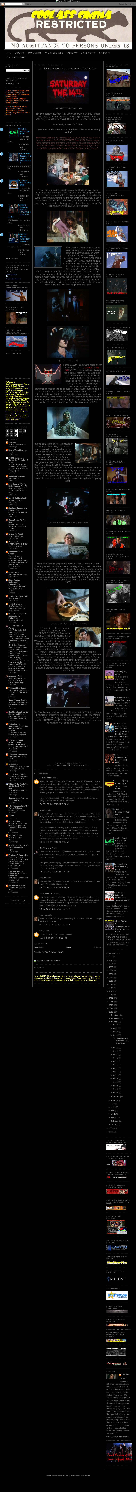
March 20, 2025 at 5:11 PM (53, 938)
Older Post (98, 947)
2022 (111, 971)
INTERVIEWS (72, 53)
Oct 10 (116, 1075)
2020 (111, 978)
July (113, 1104)
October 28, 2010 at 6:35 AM (55, 842)
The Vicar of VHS (46, 848)
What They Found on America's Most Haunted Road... (17, 490)
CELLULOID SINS (88, 53)
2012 (111, 1005)
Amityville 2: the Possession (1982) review (121, 812)
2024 (111, 964)
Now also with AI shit (15, 620)
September (115, 1097)
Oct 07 (116, 1082)
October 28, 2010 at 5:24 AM (55, 804)
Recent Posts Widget (12, 258)
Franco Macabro (46, 778)
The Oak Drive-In (15, 604)
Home (9, 53)
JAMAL (11, 816)
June (113, 1107)
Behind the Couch (15, 534)
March (114, 1118)
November (115, 1018)
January (114, 1124)
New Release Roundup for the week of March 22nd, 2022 (18, 704)
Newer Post (38, 947)
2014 (111, 998)
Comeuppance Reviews (18, 798)
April (113, 1114)
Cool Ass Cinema (11, 274)
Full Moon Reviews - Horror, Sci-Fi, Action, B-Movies (18, 460)
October (114, 1022)
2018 (111, 984)
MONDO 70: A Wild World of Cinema (16, 741)
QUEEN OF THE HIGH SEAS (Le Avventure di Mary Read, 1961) (18, 747)
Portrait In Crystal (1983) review (24, 131)
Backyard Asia (14, 542)
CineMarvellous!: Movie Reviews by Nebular (18, 713)
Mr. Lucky (11, 452)
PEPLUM (12, 442)
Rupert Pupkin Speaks (17, 700)
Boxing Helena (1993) (16, 536)
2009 (111, 1129)
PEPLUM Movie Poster (16, 445)
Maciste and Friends (16, 886)
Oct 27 (116, 1035)
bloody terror (13, 572)
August (114, 1100)
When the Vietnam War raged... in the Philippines (17, 616)
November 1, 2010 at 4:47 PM (55, 925)
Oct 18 (116, 1065)
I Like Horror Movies (47, 894)
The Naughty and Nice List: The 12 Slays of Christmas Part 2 (24, 158)
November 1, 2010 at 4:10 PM (55, 909)
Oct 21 (116, 1055)
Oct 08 (116, 1079)
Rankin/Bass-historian (17, 450)
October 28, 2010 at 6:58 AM (55, 888)
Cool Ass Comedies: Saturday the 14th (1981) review (120, 1040)
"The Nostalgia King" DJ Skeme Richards (18, 807)
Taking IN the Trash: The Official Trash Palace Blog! (18, 786)
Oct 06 (116, 1086)
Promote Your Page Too (13, 279)
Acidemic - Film (15, 676)
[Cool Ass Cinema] (7, 277)
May (113, 1111)
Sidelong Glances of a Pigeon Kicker (17, 509)
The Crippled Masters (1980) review (24, 182)
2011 (111, 1009)
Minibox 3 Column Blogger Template (57, 1475)
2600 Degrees (85, 1475)
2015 (111, 995)
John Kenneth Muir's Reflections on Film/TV (17, 485)
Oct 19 (116, 1061)
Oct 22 (116, 1051)
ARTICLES (19, 53)
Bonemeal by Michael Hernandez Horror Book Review (17, 526)
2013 (111, 1002)
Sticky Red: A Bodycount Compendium (14, 582)
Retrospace (13, 764)
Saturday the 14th (81, 765)
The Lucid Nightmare (17, 688)
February (115, 1121)
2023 (111, 967)
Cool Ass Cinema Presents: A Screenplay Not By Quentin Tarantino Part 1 (121, 926)
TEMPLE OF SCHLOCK (17, 596)
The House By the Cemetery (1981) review (120, 866)
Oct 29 (116, 1028)
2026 (111, 957)
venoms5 (43, 810)
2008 (111, 1132)
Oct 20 (116, 1058)
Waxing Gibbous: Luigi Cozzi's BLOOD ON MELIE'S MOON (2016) (16, 680)
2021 (111, 974)
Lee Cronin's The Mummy (17, 574)
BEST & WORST (34, 53)
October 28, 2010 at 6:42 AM (55, 872)
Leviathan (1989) (14, 478)
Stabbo (42, 931)
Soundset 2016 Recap (16, 810)
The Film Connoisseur (17, 754)
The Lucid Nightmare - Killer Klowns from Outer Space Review (18, 692)
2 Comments (23, 149)
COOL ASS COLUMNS (54, 53)
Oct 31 (116, 1025)
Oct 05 (116, 1089)
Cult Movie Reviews (16, 476)
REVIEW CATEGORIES (16, 58)
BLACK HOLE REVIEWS (18, 845)
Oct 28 (116, 1032)
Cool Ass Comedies (63, 765)
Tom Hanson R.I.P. (15, 598)
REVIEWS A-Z (104, 53)
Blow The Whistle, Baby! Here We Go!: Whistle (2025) (17, 589)
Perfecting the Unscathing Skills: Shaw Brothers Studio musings (18, 727)
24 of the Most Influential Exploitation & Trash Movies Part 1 (121, 898)
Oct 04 (116, 1092)
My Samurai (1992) (15, 800)
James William (75, 1475)
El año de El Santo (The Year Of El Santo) (18, 856)
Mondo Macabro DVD (17, 774)
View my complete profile (117, 1437)
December (115, 1015)
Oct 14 (116, 1068)
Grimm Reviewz (15, 821)
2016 (111, 991)
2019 (111, 981)
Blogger (22, 900)
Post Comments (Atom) (54, 952)
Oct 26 (116, 1048)
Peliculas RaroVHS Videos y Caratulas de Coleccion (17, 873)
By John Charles (15, 835)
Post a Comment (40, 944)
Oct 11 (116, 1072)
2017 (111, 988)
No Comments (24, 201)
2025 (111, 960)
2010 (111, 1012)
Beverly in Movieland (17, 498)
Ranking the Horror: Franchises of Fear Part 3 (24, 237)
